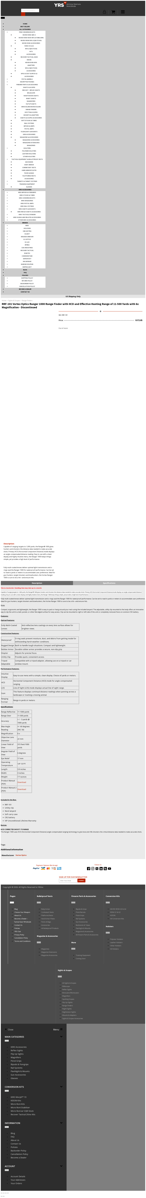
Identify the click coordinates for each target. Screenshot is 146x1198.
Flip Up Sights (31, 104)
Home (25, 24)
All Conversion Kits (117, 919)
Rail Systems (29, 123)
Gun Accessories (29, 134)
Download (21, 782)
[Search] (23, 14)
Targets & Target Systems (27, 181)
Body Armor (29, 165)
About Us (17, 915)
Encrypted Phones (27, 82)
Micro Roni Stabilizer (20, 1107)
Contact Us (18, 925)
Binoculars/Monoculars (31, 107)
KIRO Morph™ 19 (18, 1097)
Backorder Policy (27, 283)
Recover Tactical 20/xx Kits (23, 1114)
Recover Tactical (27, 250)
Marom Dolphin (27, 264)
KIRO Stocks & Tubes (27, 195)
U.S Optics (27, 239)
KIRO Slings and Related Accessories (27, 217)
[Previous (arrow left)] (1, 1196)
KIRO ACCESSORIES (25, 190)
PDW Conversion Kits (27, 32)
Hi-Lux (27, 242)
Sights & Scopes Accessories (31, 118)
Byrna (27, 245)
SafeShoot (27, 259)
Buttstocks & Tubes (29, 120)
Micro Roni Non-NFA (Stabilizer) (31, 38)
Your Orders (16, 1183)
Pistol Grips (29, 129)
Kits (31, 51)
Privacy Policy (19, 935)
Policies (25, 275)
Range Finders (31, 109)
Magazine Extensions (31, 143)
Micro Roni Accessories (31, 43)
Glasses (29, 187)
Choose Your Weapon (22, 912)
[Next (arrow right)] (3, 1196)
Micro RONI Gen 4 (29, 35)
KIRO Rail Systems (27, 206)
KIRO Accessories (19, 1047)
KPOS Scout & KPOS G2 (29, 73)
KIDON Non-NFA (31, 62)
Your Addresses (18, 1180)
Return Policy (27, 281)
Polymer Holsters (29, 151)
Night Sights (31, 98)
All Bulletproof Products (50, 928)
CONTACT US (25, 292)
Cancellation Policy (27, 286)
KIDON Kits (16, 1100)
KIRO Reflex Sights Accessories (29, 212)
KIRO (27, 225)
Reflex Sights (67, 989)
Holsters (27, 148)
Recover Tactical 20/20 (29, 57)
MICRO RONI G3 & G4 (118, 909)
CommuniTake (27, 256)
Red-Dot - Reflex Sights (31, 90)
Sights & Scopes (29, 87)
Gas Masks (29, 162)
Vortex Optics (21, 855)
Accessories (31, 54)
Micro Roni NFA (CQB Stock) (31, 40)
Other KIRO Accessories (27, 220)
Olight (27, 234)
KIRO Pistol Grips (27, 203)
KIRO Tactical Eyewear (27, 214)
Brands (25, 223)
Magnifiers (31, 101)
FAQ (25, 272)
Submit (81, 880)
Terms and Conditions (22, 941)
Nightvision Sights (31, 96)
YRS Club (17, 931)
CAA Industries (27, 248)
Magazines (31, 145)
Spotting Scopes (31, 112)
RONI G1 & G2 (29, 46)
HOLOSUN (27, 228)
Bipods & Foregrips (20, 1064)
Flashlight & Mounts (29, 132)
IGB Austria (27, 231)
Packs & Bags (29, 173)
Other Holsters (29, 156)
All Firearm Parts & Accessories (87, 935)
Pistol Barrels (27, 79)
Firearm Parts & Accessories (27, 85)
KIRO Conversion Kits (27, 198)
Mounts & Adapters (31, 115)
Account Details (18, 1176)
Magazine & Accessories (29, 137)
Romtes (27, 253)
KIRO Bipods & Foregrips (27, 192)
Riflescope (31, 93)
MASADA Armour (27, 237)
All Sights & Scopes (69, 983)
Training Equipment (27, 184)
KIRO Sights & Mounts (27, 209)
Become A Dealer (25, 289)
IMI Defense (27, 261)
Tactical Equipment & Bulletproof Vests (27, 159)
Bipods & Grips (29, 126)
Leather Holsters (29, 154)
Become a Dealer (18, 1157)
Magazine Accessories (31, 140)
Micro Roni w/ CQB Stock (22, 1111)
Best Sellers (25, 26)
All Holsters (114, 949)
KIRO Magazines (27, 201)
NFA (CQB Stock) (31, 49)
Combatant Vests (29, 167)
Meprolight (27, 267)
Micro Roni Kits (18, 1104)
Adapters (31, 65)
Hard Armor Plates (29, 170)
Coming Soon (81, 958)
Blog (25, 270)
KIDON (29, 60)
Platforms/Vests (29, 176)
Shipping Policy (27, 278)
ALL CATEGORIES (25, 29)
